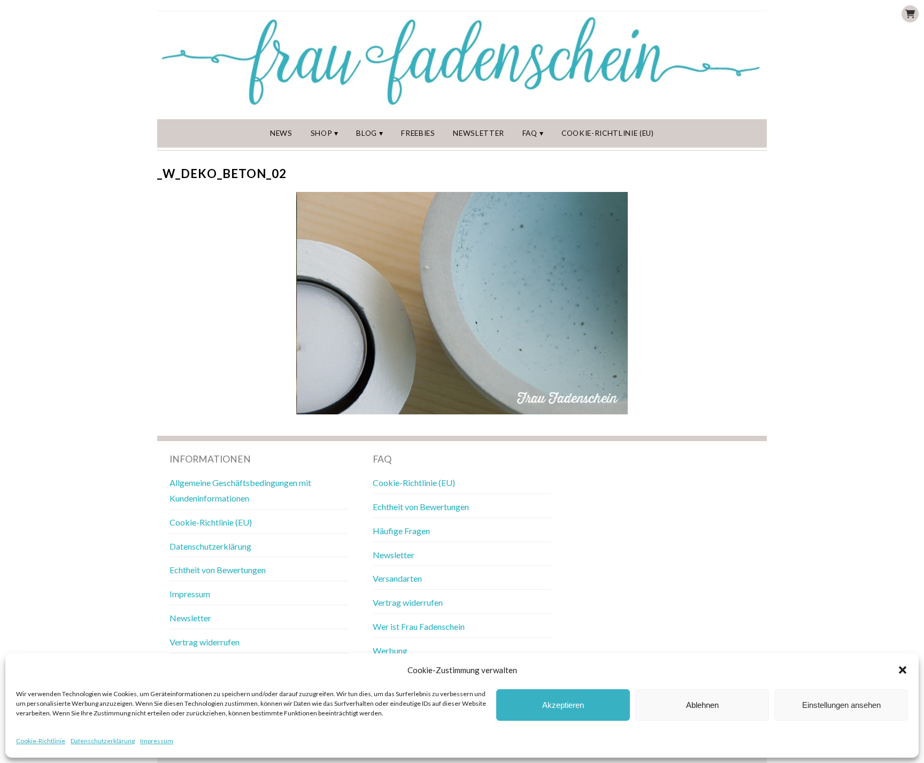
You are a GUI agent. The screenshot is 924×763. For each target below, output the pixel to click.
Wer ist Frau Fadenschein (419, 626)
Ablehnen (702, 705)
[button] (902, 670)
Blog (366, 133)
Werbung (390, 650)
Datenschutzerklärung (103, 741)
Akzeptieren (563, 705)
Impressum (156, 741)
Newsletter (478, 133)
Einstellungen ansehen (841, 705)
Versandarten (397, 578)
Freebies (418, 133)
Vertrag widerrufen (205, 642)
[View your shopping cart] (910, 13)
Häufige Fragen (401, 531)
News (281, 133)
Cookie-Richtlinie (40, 741)
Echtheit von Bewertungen (218, 570)
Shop (322, 133)
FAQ (529, 133)
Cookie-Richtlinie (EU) (607, 133)
